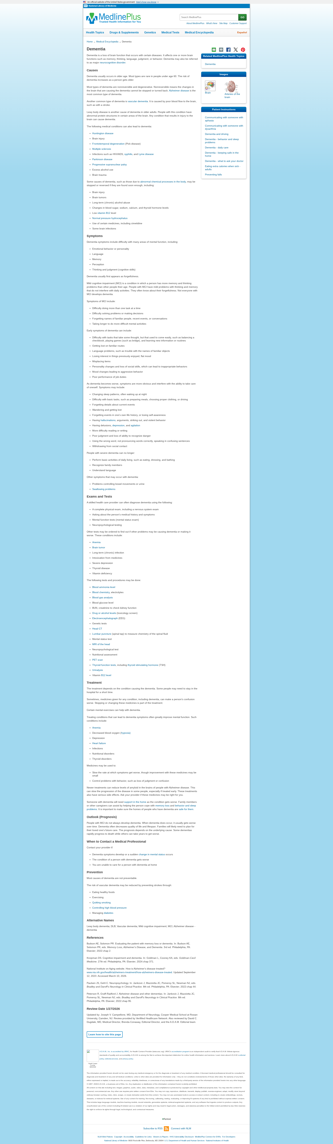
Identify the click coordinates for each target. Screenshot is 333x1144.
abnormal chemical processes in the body (163, 181)
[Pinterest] (243, 49)
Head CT (97, 628)
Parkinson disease (102, 159)
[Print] (221, 49)
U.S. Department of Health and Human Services (184, 1140)
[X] (235, 49)
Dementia (210, 64)
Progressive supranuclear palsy (109, 164)
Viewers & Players (160, 1137)
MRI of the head (101, 644)
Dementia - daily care (216, 147)
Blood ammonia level (103, 587)
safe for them (186, 809)
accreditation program (180, 1051)
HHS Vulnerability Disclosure (182, 1137)
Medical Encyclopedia (199, 32)
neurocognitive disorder (112, 62)
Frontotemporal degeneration (108, 143)
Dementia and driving (216, 134)
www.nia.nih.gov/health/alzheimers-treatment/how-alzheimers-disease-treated (129, 972)
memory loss (162, 805)
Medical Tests (170, 32)
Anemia (96, 542)
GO (242, 17)
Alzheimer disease (179, 90)
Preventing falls (213, 174)
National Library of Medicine (102, 6)
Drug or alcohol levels (104, 613)
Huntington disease (102, 133)
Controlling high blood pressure (109, 907)
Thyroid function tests (104, 665)
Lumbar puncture (101, 633)
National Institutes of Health (217, 1140)
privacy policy (128, 1059)
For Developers (228, 1137)
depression (118, 425)
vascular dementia (138, 101)
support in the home (135, 802)
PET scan (97, 659)
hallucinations (108, 420)
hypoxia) (126, 732)
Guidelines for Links (143, 1137)
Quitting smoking (101, 902)
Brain (208, 92)
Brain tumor (98, 547)
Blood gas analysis (102, 597)
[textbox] (209, 17)
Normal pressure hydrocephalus (109, 218)
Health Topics (95, 32)
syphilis (128, 154)
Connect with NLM (181, 1128)
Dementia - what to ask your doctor (224, 161)
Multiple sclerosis (101, 149)
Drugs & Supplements (124, 32)
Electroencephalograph (105, 618)
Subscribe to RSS (153, 1128)
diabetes (108, 912)
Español (242, 32)
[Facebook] (228, 49)
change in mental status (152, 854)
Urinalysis (97, 670)
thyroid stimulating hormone (143, 665)
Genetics (150, 32)
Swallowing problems (103, 489)
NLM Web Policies (105, 1137)
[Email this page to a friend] (214, 49)
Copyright (118, 1137)
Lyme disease (146, 154)
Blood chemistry (101, 592)
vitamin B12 (103, 213)
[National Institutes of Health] (86, 6)
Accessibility (128, 1137)
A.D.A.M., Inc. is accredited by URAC (114, 1051)
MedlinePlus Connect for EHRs (208, 1137)
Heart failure (99, 743)
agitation (135, 425)
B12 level (106, 675)
